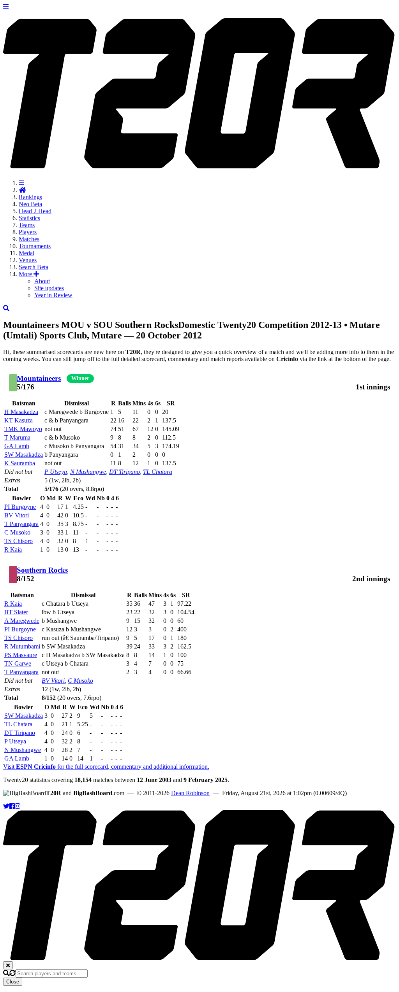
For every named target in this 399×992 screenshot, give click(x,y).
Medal (26, 253)
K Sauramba (19, 463)
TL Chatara (157, 471)
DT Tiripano (124, 471)
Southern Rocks (42, 570)
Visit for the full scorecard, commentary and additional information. (106, 766)
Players (28, 232)
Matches (29, 239)
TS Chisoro (18, 541)
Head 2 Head (35, 211)
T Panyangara (21, 524)
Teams (27, 225)
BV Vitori (16, 515)
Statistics (29, 218)
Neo (30, 204)
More (26, 274)
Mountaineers (39, 378)
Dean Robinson (190, 793)
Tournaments (35, 246)
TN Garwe (17, 663)
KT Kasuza (18, 420)
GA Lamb (16, 446)
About (42, 281)
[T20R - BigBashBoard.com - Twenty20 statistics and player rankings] (199, 164)
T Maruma (17, 437)
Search (33, 267)
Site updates (49, 288)
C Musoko (17, 532)
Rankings (30, 197)
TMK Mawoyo (23, 429)
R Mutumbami (22, 646)
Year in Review (53, 295)
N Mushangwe (88, 471)
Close (12, 982)
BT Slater (16, 612)
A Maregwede (21, 620)
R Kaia (13, 549)
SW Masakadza (23, 454)
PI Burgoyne (20, 506)
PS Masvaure (20, 655)
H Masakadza (21, 411)
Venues (28, 260)
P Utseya (55, 471)
